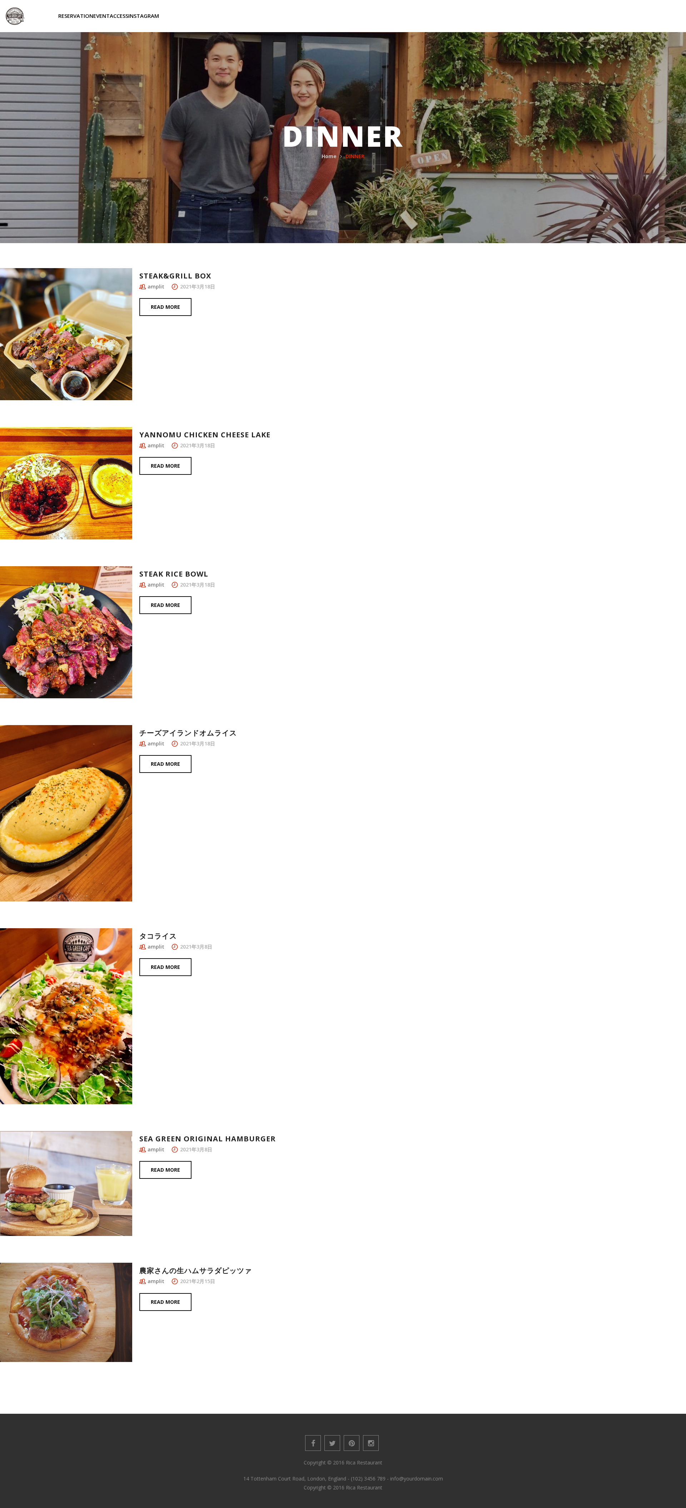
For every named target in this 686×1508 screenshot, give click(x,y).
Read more (165, 306)
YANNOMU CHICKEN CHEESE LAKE (204, 434)
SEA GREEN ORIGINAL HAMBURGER (207, 1138)
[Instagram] (371, 1443)
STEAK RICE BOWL (173, 574)
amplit (156, 286)
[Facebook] (313, 1443)
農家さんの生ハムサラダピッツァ (195, 1270)
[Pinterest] (351, 1443)
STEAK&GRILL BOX (175, 276)
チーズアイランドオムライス (188, 733)
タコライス (158, 936)
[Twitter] (332, 1443)
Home (329, 156)
